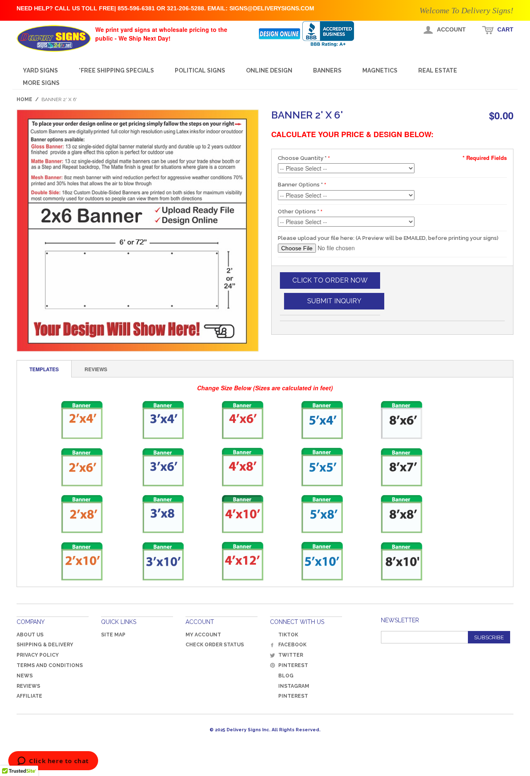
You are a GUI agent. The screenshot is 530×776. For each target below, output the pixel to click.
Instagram (293, 686)
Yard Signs (40, 70)
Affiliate (29, 696)
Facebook (292, 645)
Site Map (113, 635)
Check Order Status (215, 645)
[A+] (334, 34)
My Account (203, 635)
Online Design (269, 70)
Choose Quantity (302, 158)
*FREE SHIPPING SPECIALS (116, 70)
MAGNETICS (380, 70)
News (25, 676)
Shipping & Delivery (45, 645)
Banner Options (300, 184)
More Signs (41, 83)
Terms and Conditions (50, 665)
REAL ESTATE (437, 70)
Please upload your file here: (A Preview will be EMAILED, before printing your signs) (388, 238)
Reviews (28, 686)
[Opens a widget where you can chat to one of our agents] (53, 761)
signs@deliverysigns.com (271, 8)
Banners (327, 70)
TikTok (288, 635)
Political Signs (200, 70)
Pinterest (293, 665)
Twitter (290, 655)
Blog (286, 676)
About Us (30, 635)
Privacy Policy (38, 655)
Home (24, 99)
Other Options (298, 211)
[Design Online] (280, 33)
